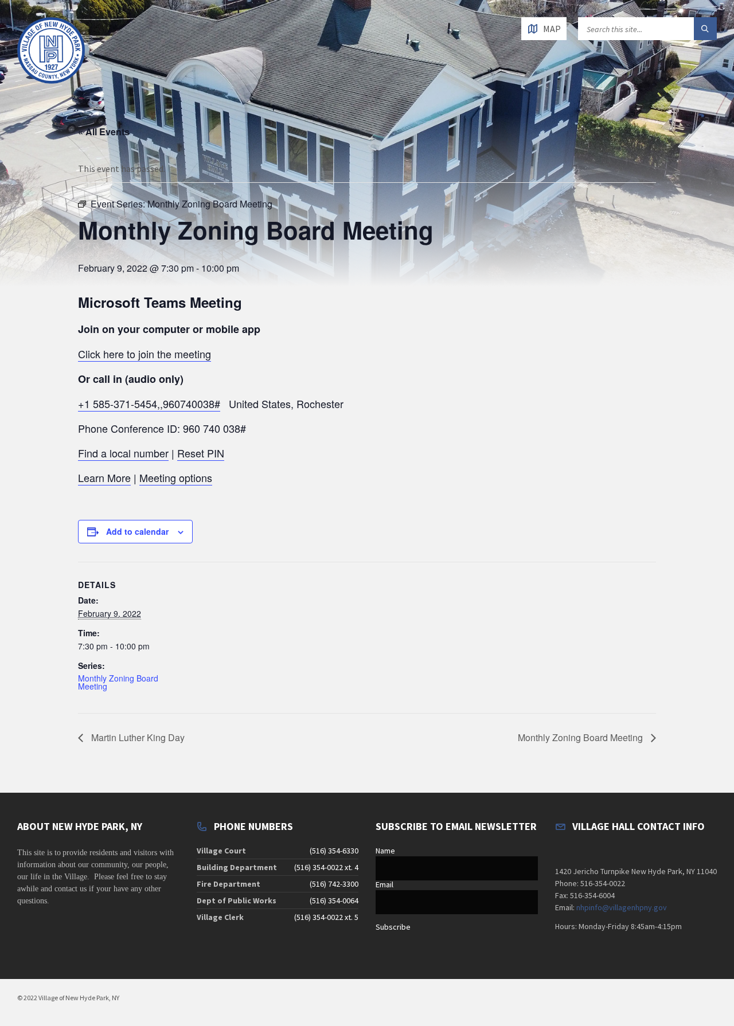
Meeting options (175, 477)
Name (385, 851)
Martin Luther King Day (137, 737)
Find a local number (123, 452)
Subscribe (393, 927)
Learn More (104, 477)
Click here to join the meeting (144, 353)
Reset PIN (200, 452)
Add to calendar (137, 531)
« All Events (104, 131)
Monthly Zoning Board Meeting (118, 682)
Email (384, 884)
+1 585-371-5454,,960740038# (149, 403)
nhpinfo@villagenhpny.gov (621, 907)
